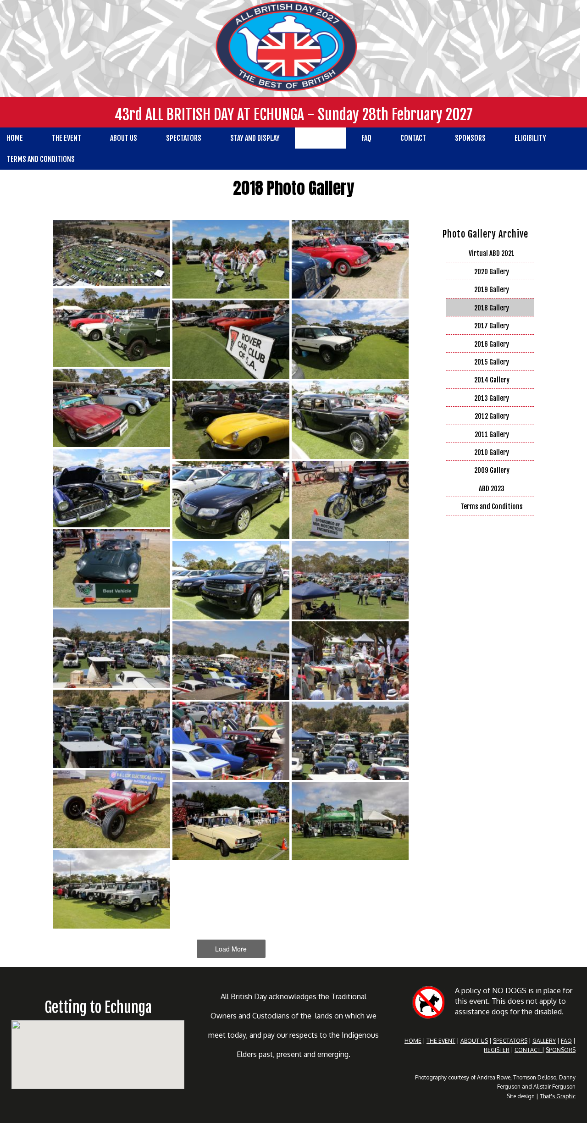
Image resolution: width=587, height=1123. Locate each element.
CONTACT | (529, 1049)
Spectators (183, 138)
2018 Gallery (491, 308)
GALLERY (544, 1040)
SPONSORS (561, 1049)
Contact (413, 138)
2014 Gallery (491, 380)
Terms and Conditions (491, 506)
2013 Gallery (491, 398)
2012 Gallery (492, 416)
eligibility (530, 138)
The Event (66, 138)
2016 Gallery (491, 344)
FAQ (366, 138)
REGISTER (496, 1049)
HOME (412, 1040)
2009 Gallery (491, 470)
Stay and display (255, 138)
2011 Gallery (492, 434)
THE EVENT (440, 1040)
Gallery (320, 138)
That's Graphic (558, 1096)
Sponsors (470, 138)
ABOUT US (474, 1040)
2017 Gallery (491, 325)
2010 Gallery (491, 452)
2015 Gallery (491, 362)
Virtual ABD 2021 (492, 253)
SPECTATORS (510, 1040)
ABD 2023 (491, 488)
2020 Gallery (491, 271)
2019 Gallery (491, 289)
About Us (123, 138)
